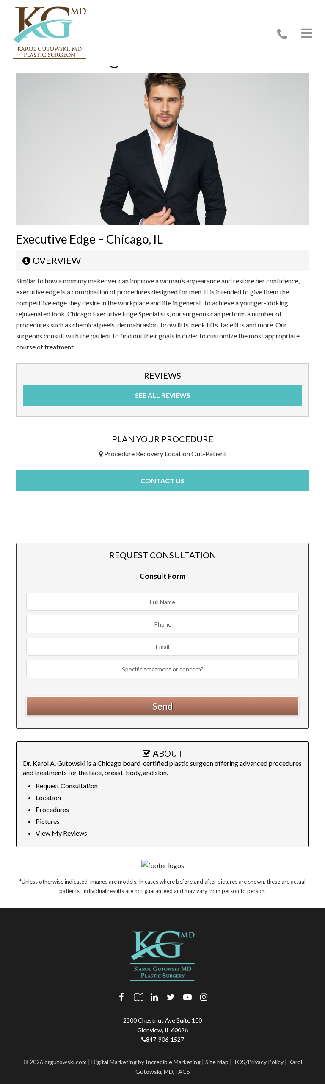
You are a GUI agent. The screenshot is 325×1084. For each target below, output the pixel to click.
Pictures (48, 821)
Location (48, 797)
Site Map (217, 1061)
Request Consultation (67, 786)
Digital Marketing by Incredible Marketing (146, 1061)
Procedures (52, 809)
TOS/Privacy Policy (258, 1061)
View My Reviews (61, 833)
